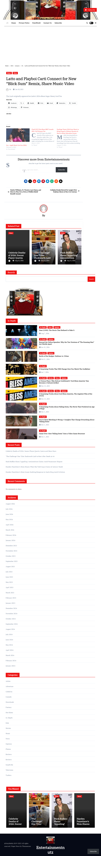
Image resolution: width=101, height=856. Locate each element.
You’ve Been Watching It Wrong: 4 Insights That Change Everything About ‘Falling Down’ (66, 421)
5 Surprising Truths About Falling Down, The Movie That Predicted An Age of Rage (67, 408)
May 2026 (9, 519)
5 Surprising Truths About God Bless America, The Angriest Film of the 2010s (65, 395)
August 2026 (10, 504)
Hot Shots (9, 712)
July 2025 (9, 572)
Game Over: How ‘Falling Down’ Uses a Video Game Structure (62, 434)
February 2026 (11, 535)
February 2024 (11, 660)
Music (9, 73)
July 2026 (9, 509)
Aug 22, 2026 (19, 261)
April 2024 (9, 650)
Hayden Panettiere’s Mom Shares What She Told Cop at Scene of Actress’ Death (34, 467)
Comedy (9, 697)
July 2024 (9, 634)
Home (13, 23)
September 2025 (12, 561)
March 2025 (10, 593)
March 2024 (10, 655)
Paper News (15, 846)
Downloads (10, 702)
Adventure (9, 686)
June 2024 (9, 640)
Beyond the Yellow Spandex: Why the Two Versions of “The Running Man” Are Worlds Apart (66, 343)
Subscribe (58, 23)
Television (9, 770)
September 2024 (12, 624)
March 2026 (10, 530)
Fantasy (8, 707)
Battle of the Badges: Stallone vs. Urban (54, 356)
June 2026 (9, 514)
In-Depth (43, 327)
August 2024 (10, 629)
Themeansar (26, 846)
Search (11, 272)
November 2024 (11, 613)
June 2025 (9, 577)
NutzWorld (36, 23)
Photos (8, 749)
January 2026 (10, 540)
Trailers (8, 775)
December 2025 (11, 546)
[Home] (7, 23)
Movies (50, 378)
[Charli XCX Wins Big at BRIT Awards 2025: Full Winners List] (44, 137)
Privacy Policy (24, 23)
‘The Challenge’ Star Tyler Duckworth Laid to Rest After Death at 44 (43, 257)
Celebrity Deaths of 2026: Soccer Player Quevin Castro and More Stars (16, 257)
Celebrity (9, 692)
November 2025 (11, 551)
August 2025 (10, 566)
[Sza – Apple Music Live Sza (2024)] (17, 135)
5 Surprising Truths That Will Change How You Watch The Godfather (64, 369)
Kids (7, 723)
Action (8, 681)
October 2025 (10, 556)
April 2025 (9, 587)
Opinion (56, 327)
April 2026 (9, 525)
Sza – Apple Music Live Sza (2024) (16, 145)
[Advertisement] (51, 44)
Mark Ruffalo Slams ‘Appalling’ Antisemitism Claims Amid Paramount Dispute (34, 461)
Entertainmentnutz (50, 850)
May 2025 (9, 582)
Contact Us (47, 23)
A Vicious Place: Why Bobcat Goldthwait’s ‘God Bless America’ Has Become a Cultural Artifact (64, 382)
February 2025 (11, 598)
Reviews (9, 754)
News (15, 73)
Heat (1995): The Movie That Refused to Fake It (56, 330)
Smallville (9, 765)
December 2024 (11, 608)
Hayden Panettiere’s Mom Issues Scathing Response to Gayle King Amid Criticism (35, 472)
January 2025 (10, 603)
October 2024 (10, 619)
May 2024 (9, 645)
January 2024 (10, 666)
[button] (95, 22)
